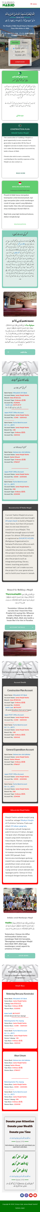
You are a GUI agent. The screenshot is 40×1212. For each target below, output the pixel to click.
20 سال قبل (21, 244)
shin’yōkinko (26, 452)
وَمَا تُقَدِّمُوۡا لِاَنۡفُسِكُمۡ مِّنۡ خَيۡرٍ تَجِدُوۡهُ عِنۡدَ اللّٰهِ (20, 1138)
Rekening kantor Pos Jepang (14, 1021)
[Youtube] (31, 1195)
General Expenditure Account (20, 750)
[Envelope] (35, 1195)
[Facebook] (22, 1195)
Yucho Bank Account (20, 422)
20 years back (11, 521)
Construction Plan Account (20, 690)
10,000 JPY (20, 55)
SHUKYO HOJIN (26, 538)
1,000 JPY (19, 48)
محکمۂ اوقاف (17, 253)
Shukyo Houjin (27, 820)
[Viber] (26, 1195)
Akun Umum (20, 1056)
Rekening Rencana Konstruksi (20, 994)
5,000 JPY (20, 52)
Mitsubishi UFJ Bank (20, 393)
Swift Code (9, 405)
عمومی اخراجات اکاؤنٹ (20, 447)
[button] (20, 115)
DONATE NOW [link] (20, 62)
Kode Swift (8, 1013)
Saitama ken (17, 452)
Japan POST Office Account (14, 412)
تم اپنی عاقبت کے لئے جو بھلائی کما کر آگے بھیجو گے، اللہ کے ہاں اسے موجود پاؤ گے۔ (20, 1185)
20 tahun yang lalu (19, 826)
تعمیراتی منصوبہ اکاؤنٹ (20, 388)
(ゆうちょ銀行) (9, 425)
